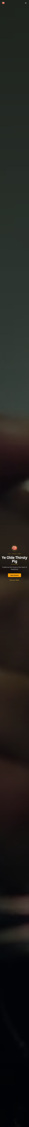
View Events (14, 575)
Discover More (14, 580)
